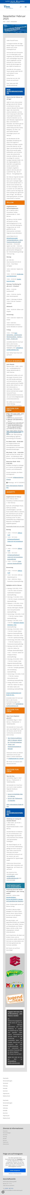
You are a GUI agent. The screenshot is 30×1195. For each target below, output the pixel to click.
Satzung (5, 1086)
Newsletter (14, 21)
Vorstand (5, 1083)
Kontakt (5, 1088)
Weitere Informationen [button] (15, 1173)
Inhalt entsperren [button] (15, 1170)
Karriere (5, 1091)
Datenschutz (6, 1096)
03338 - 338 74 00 (9, 1188)
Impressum (6, 1093)
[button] (3, 1192)
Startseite (5, 1078)
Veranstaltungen (7, 1081)
